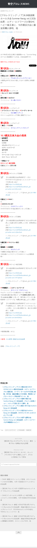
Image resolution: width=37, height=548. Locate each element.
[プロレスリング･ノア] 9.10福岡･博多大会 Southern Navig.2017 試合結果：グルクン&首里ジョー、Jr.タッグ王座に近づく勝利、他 (19, 401)
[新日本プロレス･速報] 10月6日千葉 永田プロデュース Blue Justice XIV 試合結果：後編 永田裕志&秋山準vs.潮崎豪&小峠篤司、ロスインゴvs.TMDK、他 (18, 518)
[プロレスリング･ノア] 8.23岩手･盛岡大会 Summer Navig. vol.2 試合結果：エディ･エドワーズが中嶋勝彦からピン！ (19, 420)
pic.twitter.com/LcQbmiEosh (13, 232)
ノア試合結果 (20, 430)
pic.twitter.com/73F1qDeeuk (13, 278)
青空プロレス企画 (7, 32)
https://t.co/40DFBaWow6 (16, 187)
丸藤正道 (28, 430)
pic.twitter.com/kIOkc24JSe (13, 189)
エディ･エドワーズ (10, 430)
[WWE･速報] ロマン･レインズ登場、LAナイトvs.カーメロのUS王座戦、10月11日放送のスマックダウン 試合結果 (17, 481)
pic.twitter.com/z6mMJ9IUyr (13, 317)
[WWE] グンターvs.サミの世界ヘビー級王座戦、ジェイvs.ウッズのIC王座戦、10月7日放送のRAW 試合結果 (18, 498)
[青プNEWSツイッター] (16, 541)
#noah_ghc (27, 187)
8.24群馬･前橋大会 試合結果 (15, 339)
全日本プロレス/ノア (7, 11)
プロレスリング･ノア (12, 346)
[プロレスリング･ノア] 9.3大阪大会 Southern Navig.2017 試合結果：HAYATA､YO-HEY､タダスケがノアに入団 (19, 413)
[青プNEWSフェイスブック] (20, 541)
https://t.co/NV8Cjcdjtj (15, 184)
